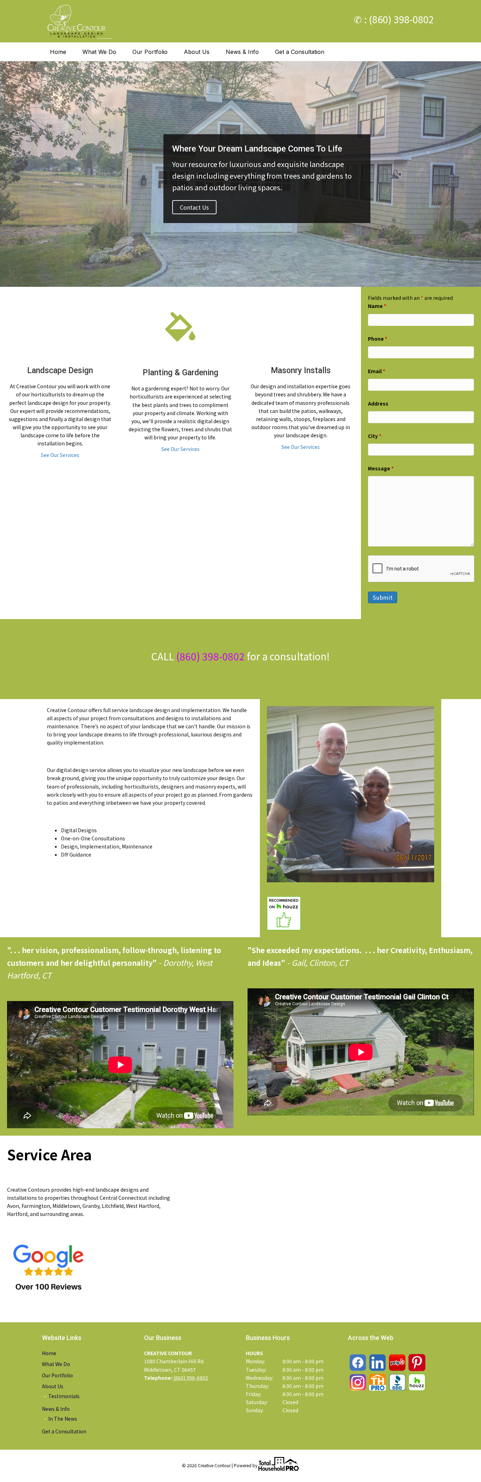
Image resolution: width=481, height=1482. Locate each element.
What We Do (99, 51)
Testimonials (64, 1396)
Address (378, 403)
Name (377, 305)
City (374, 435)
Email (376, 371)
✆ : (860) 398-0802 (394, 19)
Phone (377, 338)
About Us (197, 51)
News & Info (242, 51)
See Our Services (60, 454)
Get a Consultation (299, 51)
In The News (62, 1418)
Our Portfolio (150, 51)
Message (381, 468)
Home (58, 51)
